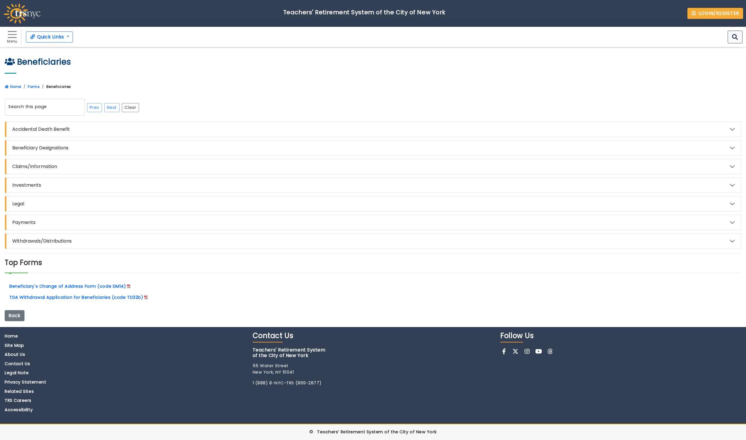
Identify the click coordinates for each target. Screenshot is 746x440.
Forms (34, 86)
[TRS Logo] (22, 13)
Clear (130, 107)
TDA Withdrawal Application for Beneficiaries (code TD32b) (76, 297)
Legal (18, 203)
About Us (15, 354)
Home (15, 86)
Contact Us (17, 364)
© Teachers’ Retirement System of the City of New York (373, 432)
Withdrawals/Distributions (42, 241)
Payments (24, 222)
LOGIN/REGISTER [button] (718, 13)
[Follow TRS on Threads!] (550, 351)
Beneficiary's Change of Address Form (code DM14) (67, 286)
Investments (26, 185)
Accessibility (19, 410)
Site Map (14, 345)
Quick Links (51, 36)
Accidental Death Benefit (41, 129)
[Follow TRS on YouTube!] (538, 351)
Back (14, 315)
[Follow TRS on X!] (515, 351)
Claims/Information (34, 166)
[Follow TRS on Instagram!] (527, 351)
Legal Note (17, 373)
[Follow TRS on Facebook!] (504, 351)
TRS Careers (18, 400)
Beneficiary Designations (40, 147)
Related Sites (19, 391)
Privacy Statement (25, 382)
